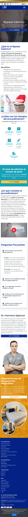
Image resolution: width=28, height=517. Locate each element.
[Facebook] (2, 4)
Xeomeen (3, 471)
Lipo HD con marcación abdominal (9, 451)
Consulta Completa (5, 485)
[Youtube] (5, 4)
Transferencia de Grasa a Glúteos (8, 455)
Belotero (3, 473)
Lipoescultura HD (5, 450)
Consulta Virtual (4, 483)
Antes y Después (5, 482)
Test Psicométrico (5, 486)
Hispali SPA (3, 480)
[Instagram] (7, 4)
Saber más (22, 513)
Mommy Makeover (5, 448)
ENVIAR (14, 182)
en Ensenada (13, 1)
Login (2, 491)
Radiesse (3, 475)
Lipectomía (3, 453)
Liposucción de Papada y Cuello (8, 465)
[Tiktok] (10, 4)
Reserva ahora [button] (14, 397)
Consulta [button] (14, 30)
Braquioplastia (4, 456)
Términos (3, 488)
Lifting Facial (4, 466)
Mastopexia (3, 447)
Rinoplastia (3, 462)
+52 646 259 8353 (10, 504)
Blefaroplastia (4, 463)
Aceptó (14, 514)
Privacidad (3, 490)
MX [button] (25, 4)
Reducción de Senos (5, 445)
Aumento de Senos (5, 443)
